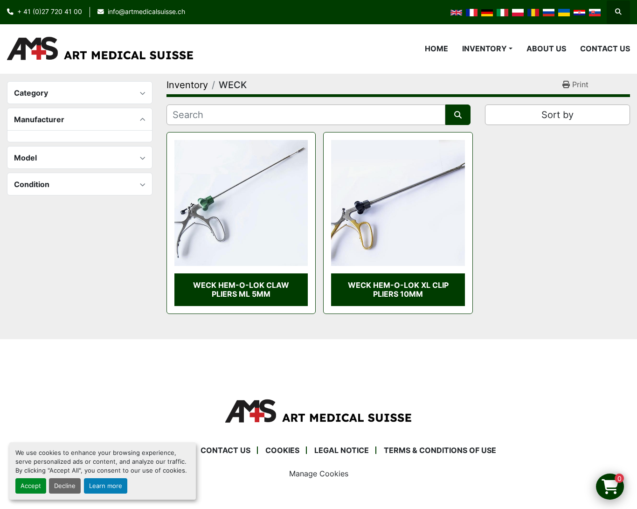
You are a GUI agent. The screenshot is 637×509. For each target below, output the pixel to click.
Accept (31, 485)
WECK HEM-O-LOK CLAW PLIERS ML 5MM (241, 289)
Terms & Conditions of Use (440, 450)
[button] (487, 48)
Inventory (484, 48)
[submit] (458, 115)
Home (436, 48)
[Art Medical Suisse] (318, 411)
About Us (546, 48)
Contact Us (605, 48)
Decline (65, 485)
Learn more (105, 485)
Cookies (282, 450)
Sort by (557, 114)
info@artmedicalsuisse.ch (146, 11)
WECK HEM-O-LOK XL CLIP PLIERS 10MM (398, 289)
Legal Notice (341, 450)
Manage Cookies (318, 473)
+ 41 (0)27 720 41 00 (49, 11)
